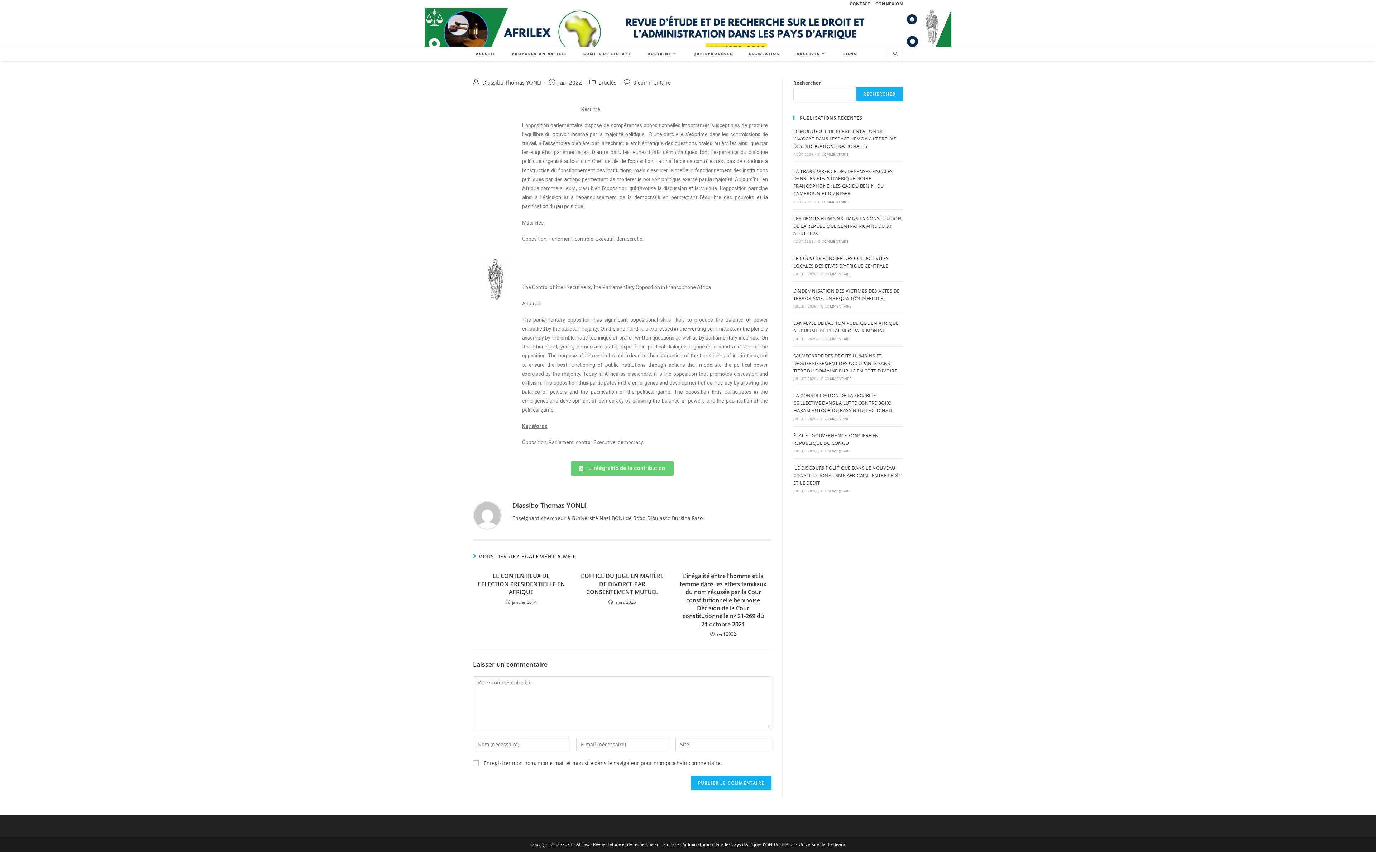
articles (607, 82)
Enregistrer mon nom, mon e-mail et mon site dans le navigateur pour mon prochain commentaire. (603, 763)
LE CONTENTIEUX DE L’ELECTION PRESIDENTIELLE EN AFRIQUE (521, 584)
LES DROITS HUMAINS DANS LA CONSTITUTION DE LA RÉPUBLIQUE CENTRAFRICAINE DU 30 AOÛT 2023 (847, 226)
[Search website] (895, 54)
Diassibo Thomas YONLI (511, 82)
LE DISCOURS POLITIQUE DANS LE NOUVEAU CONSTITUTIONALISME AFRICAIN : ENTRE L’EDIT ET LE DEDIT (847, 475)
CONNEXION (889, 4)
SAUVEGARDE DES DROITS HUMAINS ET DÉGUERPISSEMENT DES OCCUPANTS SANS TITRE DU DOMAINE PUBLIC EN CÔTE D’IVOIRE (845, 363)
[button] (622, 468)
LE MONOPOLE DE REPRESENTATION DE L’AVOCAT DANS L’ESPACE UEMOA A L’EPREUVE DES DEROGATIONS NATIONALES (844, 138)
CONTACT (860, 4)
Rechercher (807, 83)
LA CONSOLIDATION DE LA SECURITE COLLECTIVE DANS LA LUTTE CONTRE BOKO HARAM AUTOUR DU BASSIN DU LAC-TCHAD (842, 403)
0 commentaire (652, 82)
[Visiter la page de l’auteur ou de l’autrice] (487, 514)
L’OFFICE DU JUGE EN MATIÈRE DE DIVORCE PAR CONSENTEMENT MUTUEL (622, 584)
